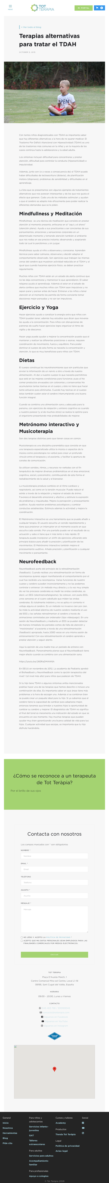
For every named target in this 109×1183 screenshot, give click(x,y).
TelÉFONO (26, 877)
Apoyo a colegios (38, 1176)
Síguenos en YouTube (56, 1021)
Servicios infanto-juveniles (38, 1128)
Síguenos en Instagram (56, 1025)
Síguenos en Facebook (56, 1017)
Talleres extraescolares (37, 1142)
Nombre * (25, 850)
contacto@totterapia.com (56, 1012)
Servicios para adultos (41, 1156)
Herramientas (10, 1133)
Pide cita (7, 1143)
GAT (31, 1135)
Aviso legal (62, 1151)
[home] (42, 8)
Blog (5, 1138)
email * (24, 863)
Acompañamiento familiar (38, 1163)
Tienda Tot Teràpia (66, 1134)
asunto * (25, 890)
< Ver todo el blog (31, 27)
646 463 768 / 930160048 (56, 1008)
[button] (10, 8)
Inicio (6, 1123)
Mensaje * (26, 903)
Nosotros (8, 1128)
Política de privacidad (67, 1146)
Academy (61, 1123)
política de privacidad (58, 937)
